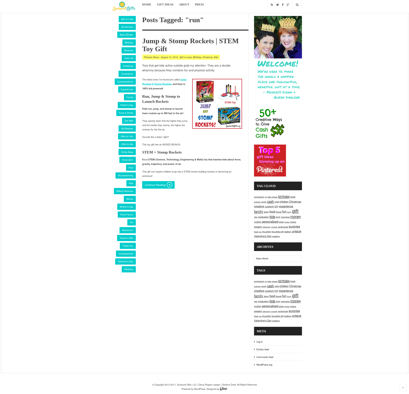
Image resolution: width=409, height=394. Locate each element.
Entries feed (262, 349)
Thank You (127, 245)
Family (130, 97)
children (284, 201)
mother (257, 221)
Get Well (129, 120)
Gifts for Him (127, 136)
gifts (255, 217)
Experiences (127, 89)
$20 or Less (127, 19)
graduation (263, 216)
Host (131, 167)
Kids (131, 183)
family (258, 211)
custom (269, 206)
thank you (258, 231)
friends (279, 211)
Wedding (128, 269)
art (266, 197)
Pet (131, 222)
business (257, 202)
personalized (270, 221)
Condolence (127, 73)
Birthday (129, 42)
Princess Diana (151, 57)
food (272, 211)
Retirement (127, 230)
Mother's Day (126, 206)
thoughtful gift (277, 231)
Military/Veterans (124, 191)
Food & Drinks (126, 112)
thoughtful (266, 231)
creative (259, 206)
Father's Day (126, 105)
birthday (284, 196)
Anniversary (127, 26)
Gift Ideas (165, 4)
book (292, 196)
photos (287, 222)
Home (146, 4)
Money (129, 198)
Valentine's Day (125, 261)
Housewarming (125, 175)
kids (272, 216)
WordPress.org (264, 364)
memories (285, 216)
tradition (287, 231)
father (266, 211)
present (258, 226)
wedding (276, 236)
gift (295, 210)
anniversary (259, 196)
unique (296, 231)
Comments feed (264, 357)
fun (284, 211)
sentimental (283, 226)
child (276, 201)
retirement (266, 227)
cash (270, 201)
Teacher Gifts (126, 238)
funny (289, 212)
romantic (274, 227)
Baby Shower (126, 34)
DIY (276, 206)
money (295, 216)
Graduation (127, 159)
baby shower (273, 197)
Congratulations (125, 81)
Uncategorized (126, 253)
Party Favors (126, 214)
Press (199, 4)
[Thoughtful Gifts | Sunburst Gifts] (124, 10)
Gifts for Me (127, 144)
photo (281, 221)
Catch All (128, 58)
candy (263, 201)
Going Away (127, 152)
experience (286, 206)
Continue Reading (155, 185)
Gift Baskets (127, 128)
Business (128, 50)
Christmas (128, 66)
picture (293, 222)
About (184, 4)
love (278, 216)
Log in (259, 341)
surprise (294, 226)
